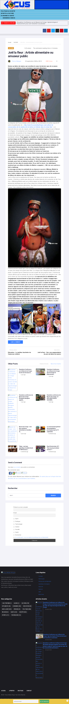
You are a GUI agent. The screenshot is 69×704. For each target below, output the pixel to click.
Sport (16, 518)
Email (15, 512)
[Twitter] (53, 31)
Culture (17, 526)
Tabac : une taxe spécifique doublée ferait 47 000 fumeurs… (26, 448)
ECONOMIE (17, 606)
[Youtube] (49, 31)
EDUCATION (27, 606)
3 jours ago (23, 433)
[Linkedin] (66, 31)
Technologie (18, 524)
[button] (10, 473)
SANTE (14, 612)
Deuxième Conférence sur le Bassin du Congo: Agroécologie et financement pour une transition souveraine (55, 636)
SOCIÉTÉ (23, 612)
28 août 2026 (48, 609)
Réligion (5, 612)
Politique (17, 521)
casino (16, 603)
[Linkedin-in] (22, 592)
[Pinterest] (61, 31)
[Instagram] (57, 31)
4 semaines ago (52, 433)
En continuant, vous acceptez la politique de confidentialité (31, 537)
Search (53, 495)
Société (17, 529)
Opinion (17, 609)
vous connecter (17, 467)
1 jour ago (23, 374)
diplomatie (6, 606)
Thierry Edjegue (16, 61)
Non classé (6, 609)
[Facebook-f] (44, 31)
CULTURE (16, 42)
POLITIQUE (27, 609)
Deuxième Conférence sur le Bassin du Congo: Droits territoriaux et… (25, 371)
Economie (18, 535)
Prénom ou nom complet (20, 507)
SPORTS (5, 615)
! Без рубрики (6, 603)
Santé (17, 532)
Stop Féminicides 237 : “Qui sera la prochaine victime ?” (53, 448)
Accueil (9, 42)
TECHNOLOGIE (16, 615)
